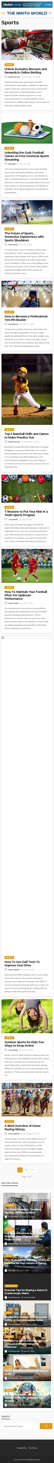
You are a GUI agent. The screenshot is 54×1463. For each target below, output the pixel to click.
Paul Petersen (14, 77)
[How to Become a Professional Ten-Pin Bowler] (27, 294)
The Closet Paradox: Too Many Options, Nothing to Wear (22, 1211)
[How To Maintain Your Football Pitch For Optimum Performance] (27, 566)
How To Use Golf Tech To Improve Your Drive (21, 963)
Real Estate (11, 1286)
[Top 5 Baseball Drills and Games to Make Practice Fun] (27, 389)
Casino (9, 1336)
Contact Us (22, 1448)
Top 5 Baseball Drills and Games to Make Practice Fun (26, 435)
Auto (8, 1256)
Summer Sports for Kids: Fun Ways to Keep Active (24, 1043)
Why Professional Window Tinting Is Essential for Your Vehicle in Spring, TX (26, 1263)
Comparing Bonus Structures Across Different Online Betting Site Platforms (26, 1344)
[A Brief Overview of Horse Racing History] (27, 1100)
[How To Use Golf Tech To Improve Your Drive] (27, 794)
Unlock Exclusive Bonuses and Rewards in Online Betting (25, 70)
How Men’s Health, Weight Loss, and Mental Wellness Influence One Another (26, 1397)
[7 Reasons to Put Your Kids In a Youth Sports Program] (27, 489)
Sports (9, 65)
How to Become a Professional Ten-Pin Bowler (25, 318)
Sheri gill (11, 164)
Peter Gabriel (13, 969)
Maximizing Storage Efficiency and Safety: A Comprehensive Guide (25, 1318)
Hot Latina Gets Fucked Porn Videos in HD (26, 1372)
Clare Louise (13, 603)
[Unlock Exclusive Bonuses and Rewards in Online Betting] (27, 45)
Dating (9, 1366)
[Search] (49, 13)
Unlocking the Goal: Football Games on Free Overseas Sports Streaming (26, 156)
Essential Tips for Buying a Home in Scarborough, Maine (25, 1292)
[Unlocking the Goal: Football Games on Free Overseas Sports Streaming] (27, 128)
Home (8, 1313)
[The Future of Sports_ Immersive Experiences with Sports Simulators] (27, 212)
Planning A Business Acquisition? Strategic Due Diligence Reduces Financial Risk (24, 1236)
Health (9, 1390)
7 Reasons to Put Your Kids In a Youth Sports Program (26, 513)
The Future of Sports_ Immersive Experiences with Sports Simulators (24, 237)
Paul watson (13, 244)
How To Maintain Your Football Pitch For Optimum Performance (25, 595)
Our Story (32, 1448)
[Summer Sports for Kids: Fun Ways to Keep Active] (27, 1016)
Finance (9, 1229)
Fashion (9, 1205)
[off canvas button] (3, 13)
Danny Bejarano (14, 1324)
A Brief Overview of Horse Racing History (22, 1127)
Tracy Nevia (13, 519)
